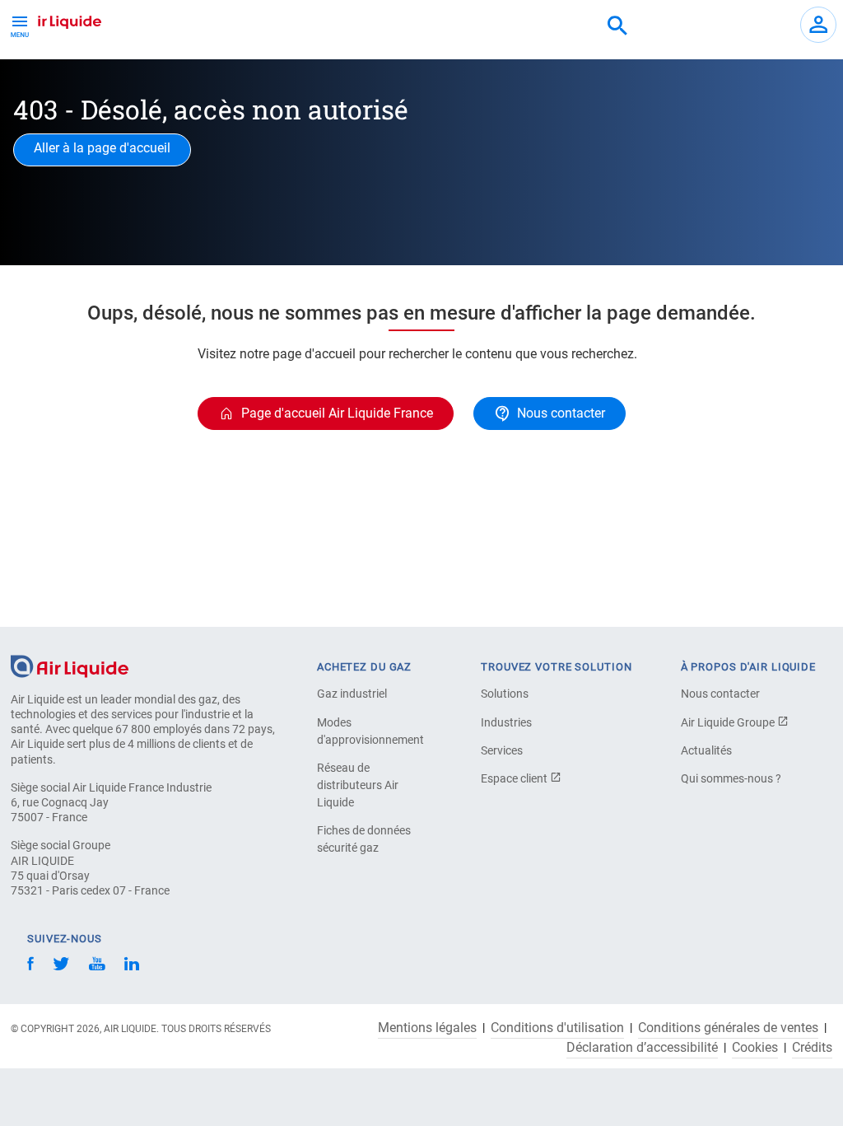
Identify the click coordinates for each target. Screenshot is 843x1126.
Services (502, 750)
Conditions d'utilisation (557, 1028)
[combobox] (617, 26)
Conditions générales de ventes (728, 1028)
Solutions (505, 693)
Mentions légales (427, 1028)
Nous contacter (720, 693)
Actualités (706, 750)
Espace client (515, 778)
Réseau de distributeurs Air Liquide (357, 785)
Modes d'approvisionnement (370, 731)
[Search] (617, 26)
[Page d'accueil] (69, 665)
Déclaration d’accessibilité (642, 1047)
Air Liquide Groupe (729, 722)
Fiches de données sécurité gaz (364, 839)
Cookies (755, 1047)
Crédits (812, 1047)
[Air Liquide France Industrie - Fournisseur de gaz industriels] (54, 20)
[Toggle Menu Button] (19, 24)
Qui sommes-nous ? (731, 778)
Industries (506, 722)
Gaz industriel (352, 693)
